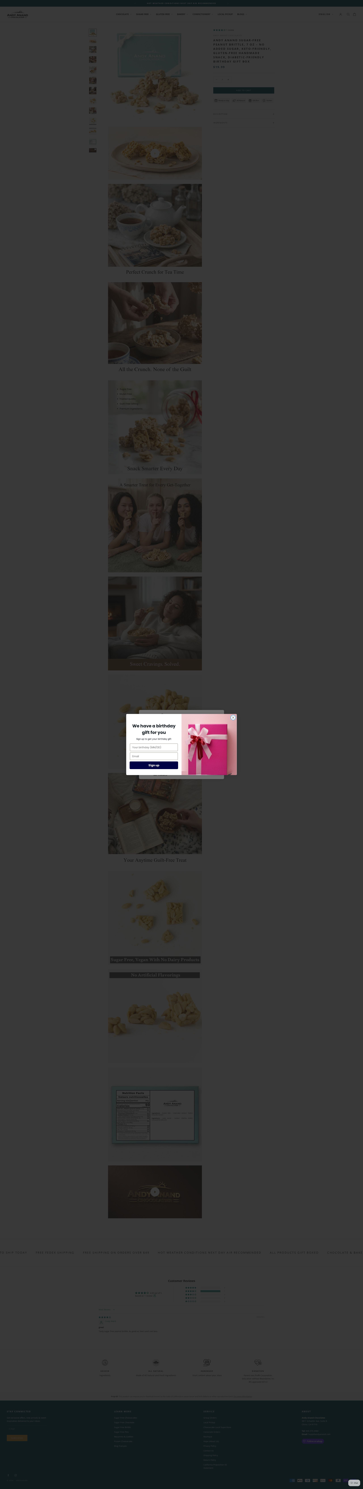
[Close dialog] (233, 717)
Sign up (153, 765)
